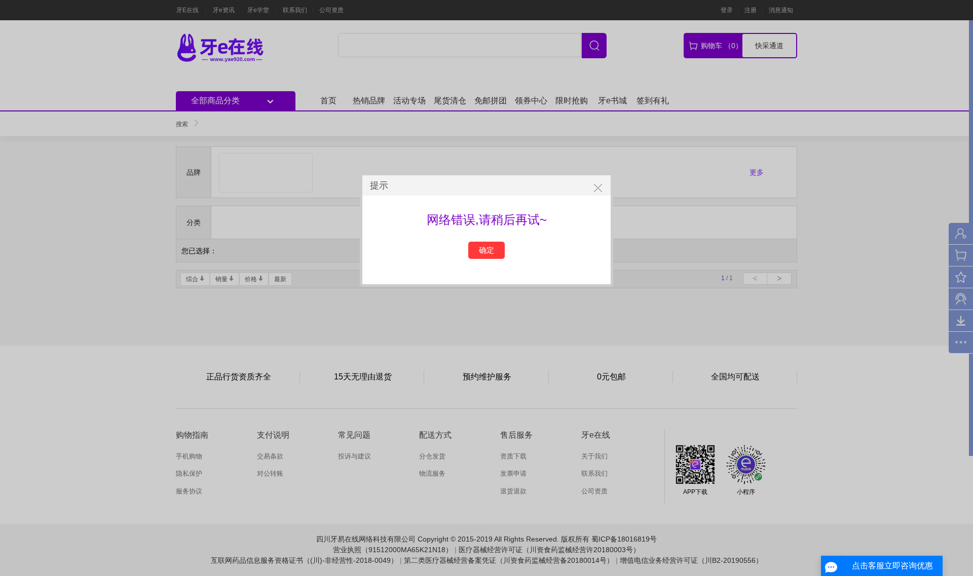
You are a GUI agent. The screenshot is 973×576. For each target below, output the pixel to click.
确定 (486, 250)
